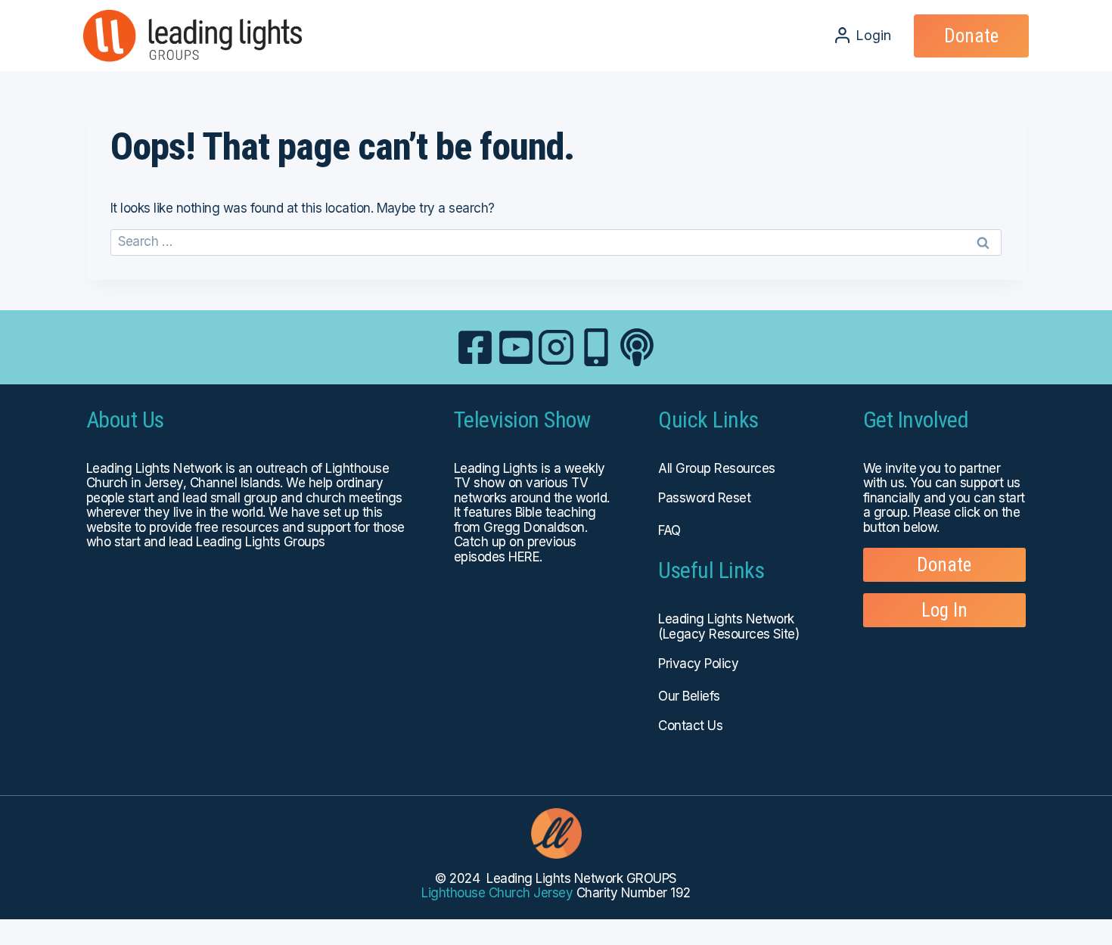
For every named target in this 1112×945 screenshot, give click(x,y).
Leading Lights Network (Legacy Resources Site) (728, 626)
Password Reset (704, 497)
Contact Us (690, 725)
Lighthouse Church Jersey (497, 892)
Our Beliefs (688, 696)
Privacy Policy (698, 663)
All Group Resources (716, 468)
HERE (523, 556)
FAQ (669, 530)
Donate (971, 36)
